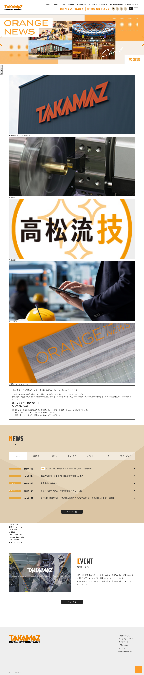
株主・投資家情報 (116, 4)
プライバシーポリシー (126, 639)
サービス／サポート (99, 4)
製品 (48, 4)
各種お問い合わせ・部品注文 (70, 9)
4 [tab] (1, 73)
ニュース (55, 4)
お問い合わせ (123, 645)
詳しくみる (72, 602)
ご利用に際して (124, 635)
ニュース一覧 (72, 512)
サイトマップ (123, 642)
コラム (63, 4)
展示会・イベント (83, 4)
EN (131, 9)
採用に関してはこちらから (97, 9)
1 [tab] (1, 66)
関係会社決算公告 (125, 651)
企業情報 (71, 4)
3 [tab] (1, 71)
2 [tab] (1, 68)
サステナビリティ (131, 4)
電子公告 (121, 648)
